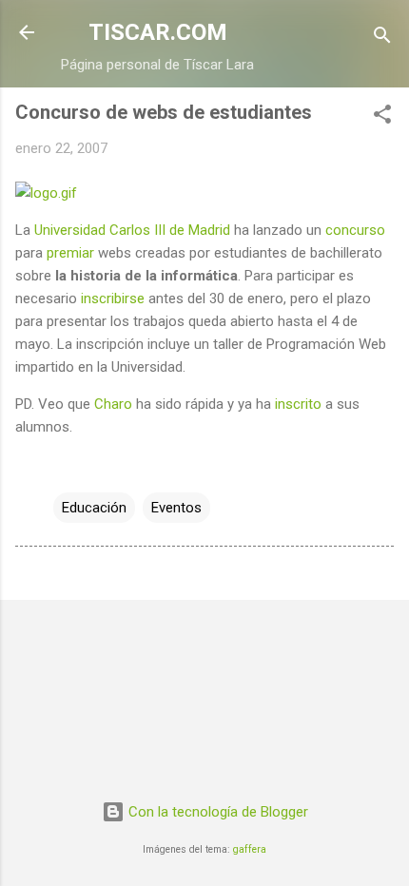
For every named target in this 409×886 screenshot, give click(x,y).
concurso (355, 230)
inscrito (298, 404)
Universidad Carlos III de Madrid (132, 230)
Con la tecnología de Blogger (216, 811)
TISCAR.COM (157, 32)
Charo (113, 404)
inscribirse (113, 298)
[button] (382, 117)
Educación (94, 507)
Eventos (176, 507)
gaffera (249, 849)
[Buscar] (382, 38)
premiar (70, 252)
